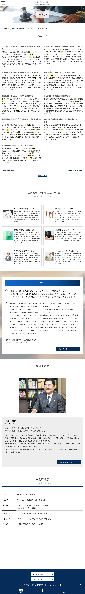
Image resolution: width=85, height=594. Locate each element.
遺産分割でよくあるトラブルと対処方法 (17, 95)
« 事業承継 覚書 (8, 170)
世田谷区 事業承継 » (75, 170)
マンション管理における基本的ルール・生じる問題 (21, 47)
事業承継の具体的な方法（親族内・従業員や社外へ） (21, 120)
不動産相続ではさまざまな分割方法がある (18, 145)
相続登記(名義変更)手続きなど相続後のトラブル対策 (63, 120)
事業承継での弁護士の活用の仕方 (57, 95)
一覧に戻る (42, 175)
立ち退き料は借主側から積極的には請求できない (63, 46)
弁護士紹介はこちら (66, 462)
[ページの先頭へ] (81, 584)
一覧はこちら (62, 349)
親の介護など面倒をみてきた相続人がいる (60, 72)
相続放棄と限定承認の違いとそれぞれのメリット (21, 72)
